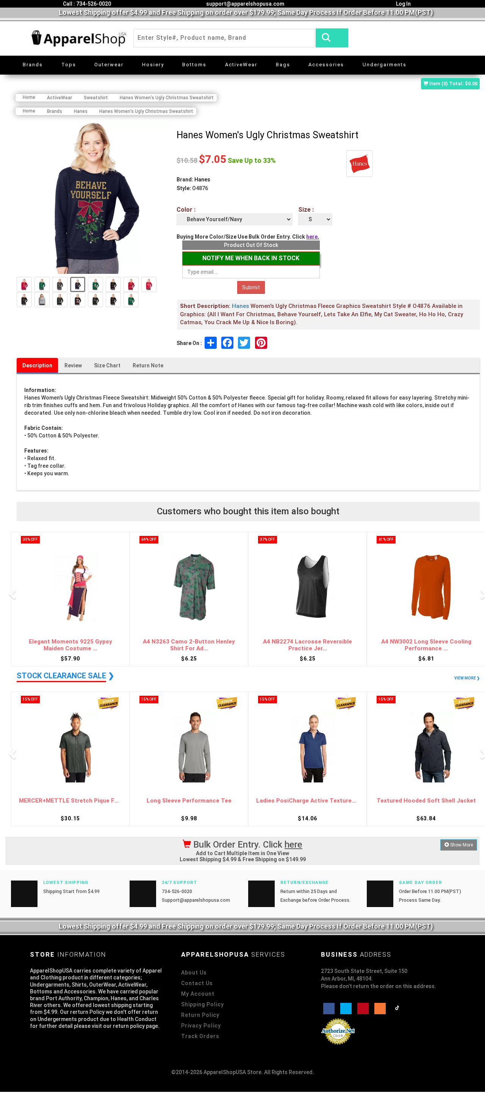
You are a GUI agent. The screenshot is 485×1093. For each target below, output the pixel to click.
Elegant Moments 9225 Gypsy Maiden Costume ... (70, 645)
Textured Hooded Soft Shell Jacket (426, 801)
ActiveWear (241, 64)
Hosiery (153, 64)
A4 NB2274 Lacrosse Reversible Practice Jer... (307, 645)
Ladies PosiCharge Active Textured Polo (307, 801)
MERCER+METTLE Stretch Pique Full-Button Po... (70, 801)
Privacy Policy (201, 1026)
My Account (197, 994)
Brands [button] (33, 64)
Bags (283, 64)
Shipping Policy (202, 1004)
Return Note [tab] (148, 365)
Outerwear (109, 64)
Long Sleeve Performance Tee (189, 801)
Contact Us (197, 983)
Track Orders (200, 1036)
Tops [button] (68, 64)
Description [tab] (37, 365)
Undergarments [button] (385, 64)
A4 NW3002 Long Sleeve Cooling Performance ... (426, 645)
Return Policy (200, 1015)
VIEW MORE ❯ (467, 678)
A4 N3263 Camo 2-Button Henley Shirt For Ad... (189, 645)
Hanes (202, 179)
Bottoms (194, 64)
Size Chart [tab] (107, 365)
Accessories (326, 64)
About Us (194, 973)
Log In (403, 4)
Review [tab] (73, 365)
